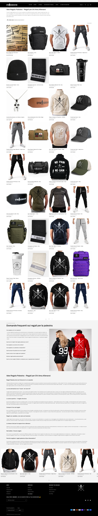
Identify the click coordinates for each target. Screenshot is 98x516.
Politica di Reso (31, 491)
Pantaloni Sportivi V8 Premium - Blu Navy (14, 310)
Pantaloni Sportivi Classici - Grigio (76, 246)
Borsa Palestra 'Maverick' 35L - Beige (34, 149)
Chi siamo (51, 487)
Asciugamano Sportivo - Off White (34, 278)
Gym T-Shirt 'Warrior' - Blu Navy (55, 246)
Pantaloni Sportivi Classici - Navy (76, 310)
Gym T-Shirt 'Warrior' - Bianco (54, 52)
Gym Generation (11, 514)
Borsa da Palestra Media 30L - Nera (34, 181)
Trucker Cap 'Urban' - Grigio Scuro (76, 149)
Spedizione (30, 489)
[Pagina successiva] (52, 319)
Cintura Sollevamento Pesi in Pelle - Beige (35, 117)
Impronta (8, 487)
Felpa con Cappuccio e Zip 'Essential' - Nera (9, 473)
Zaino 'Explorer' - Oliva (10, 246)
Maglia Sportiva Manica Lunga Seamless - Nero (58, 213)
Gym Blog (51, 493)
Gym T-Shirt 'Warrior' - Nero (54, 310)
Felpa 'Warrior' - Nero (32, 310)
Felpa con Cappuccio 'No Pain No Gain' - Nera (57, 181)
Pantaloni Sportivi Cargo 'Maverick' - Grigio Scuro (15, 149)
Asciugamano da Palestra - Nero (34, 246)
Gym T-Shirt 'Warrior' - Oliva (33, 213)
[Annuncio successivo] (91, 1)
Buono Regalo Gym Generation (12, 52)
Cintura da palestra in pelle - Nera (12, 213)
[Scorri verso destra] (51, 480)
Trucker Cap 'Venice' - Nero (75, 117)
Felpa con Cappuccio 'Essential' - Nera (56, 278)
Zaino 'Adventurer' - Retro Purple (76, 278)
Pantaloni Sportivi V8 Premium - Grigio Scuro (78, 52)
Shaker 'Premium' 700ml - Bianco (12, 278)
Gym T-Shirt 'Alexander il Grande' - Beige (56, 149)
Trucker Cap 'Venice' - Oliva (75, 181)
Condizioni (8, 493)
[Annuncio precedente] (7, 1)
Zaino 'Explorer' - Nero (32, 52)
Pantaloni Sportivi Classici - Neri (76, 213)
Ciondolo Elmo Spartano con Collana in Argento (15, 117)
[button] (35, 5)
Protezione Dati (9, 489)
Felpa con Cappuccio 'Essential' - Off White (57, 117)
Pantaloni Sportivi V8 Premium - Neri (13, 181)
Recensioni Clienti (52, 489)
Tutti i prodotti (51, 491)
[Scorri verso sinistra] (46, 480)
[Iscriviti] (25, 500)
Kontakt (29, 487)
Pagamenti (8, 491)
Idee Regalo (30, 493)
